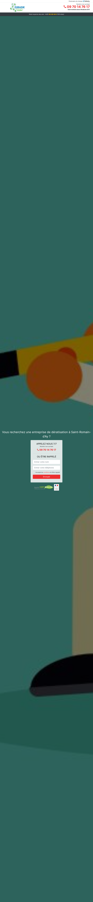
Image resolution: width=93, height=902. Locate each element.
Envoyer (46, 477)
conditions (46, 472)
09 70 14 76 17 (78, 7)
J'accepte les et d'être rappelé (47, 472)
